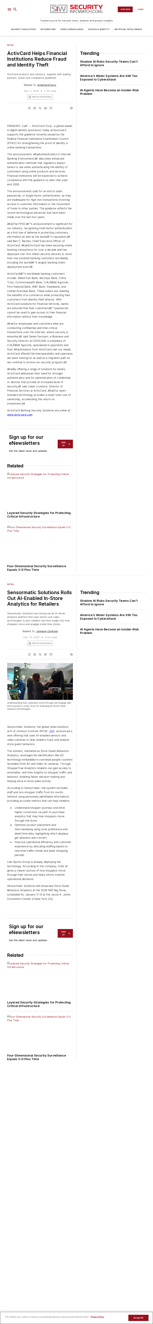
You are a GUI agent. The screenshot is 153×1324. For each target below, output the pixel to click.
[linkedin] (34, 108)
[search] (15, 9)
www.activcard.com (20, 414)
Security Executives (23, 29)
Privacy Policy (97, 1317)
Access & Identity (99, 29)
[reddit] (45, 108)
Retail (10, 45)
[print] (71, 108)
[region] (76, 1318)
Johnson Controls (47, 631)
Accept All (138, 1318)
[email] (50, 108)
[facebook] (29, 108)
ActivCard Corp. (46, 84)
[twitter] (40, 108)
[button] (9, 9)
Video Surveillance (72, 29)
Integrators (48, 29)
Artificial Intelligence (128, 29)
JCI (51, 731)
